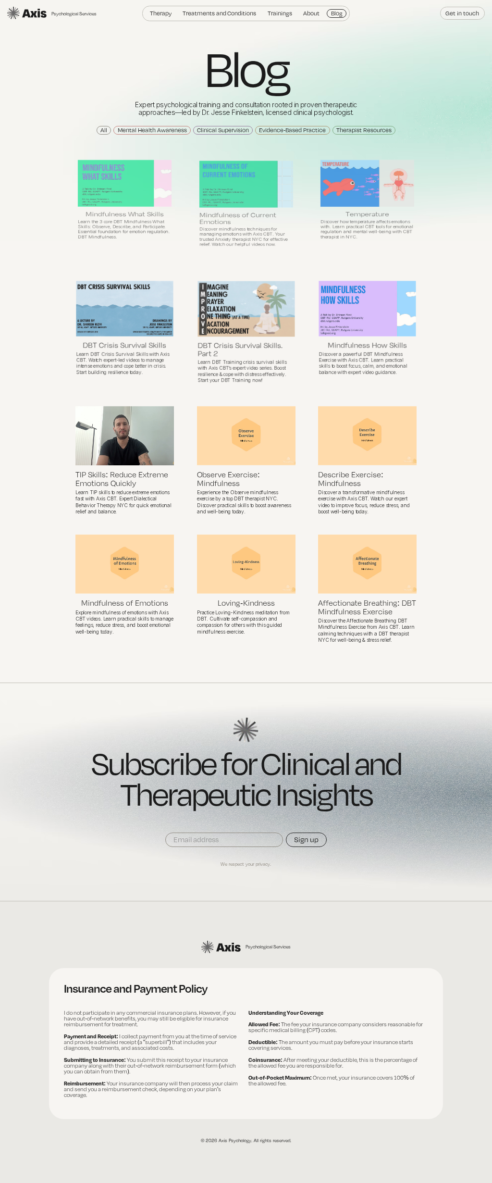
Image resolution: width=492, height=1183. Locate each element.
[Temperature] (367, 183)
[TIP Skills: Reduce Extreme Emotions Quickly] (124, 435)
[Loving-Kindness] (246, 564)
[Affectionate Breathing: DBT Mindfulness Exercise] (367, 564)
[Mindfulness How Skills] (367, 308)
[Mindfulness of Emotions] (124, 564)
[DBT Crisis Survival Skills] (124, 308)
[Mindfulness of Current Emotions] (246, 184)
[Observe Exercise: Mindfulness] (246, 435)
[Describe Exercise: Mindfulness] (367, 435)
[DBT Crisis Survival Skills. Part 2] (246, 308)
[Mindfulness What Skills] (125, 183)
